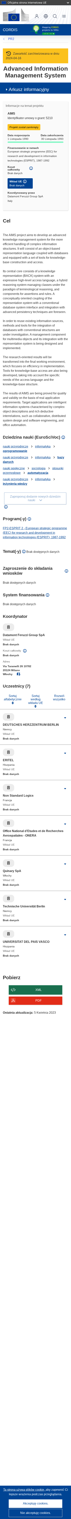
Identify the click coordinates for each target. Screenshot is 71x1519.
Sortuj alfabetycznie (13, 697)
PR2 (11, 39)
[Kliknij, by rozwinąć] (65, 718)
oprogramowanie (15, 451)
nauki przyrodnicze (15, 446)
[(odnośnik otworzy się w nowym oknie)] (16, 14)
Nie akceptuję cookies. (35, 1512)
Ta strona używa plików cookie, (24, 1489)
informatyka (43, 446)
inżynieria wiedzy (15, 483)
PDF (38, 1000)
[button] (46, 16)
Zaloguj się (37, 16)
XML (38, 989)
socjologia (38, 468)
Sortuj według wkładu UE (35, 699)
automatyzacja (37, 472)
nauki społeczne (14, 468)
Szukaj (55, 16)
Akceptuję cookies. (35, 1503)
